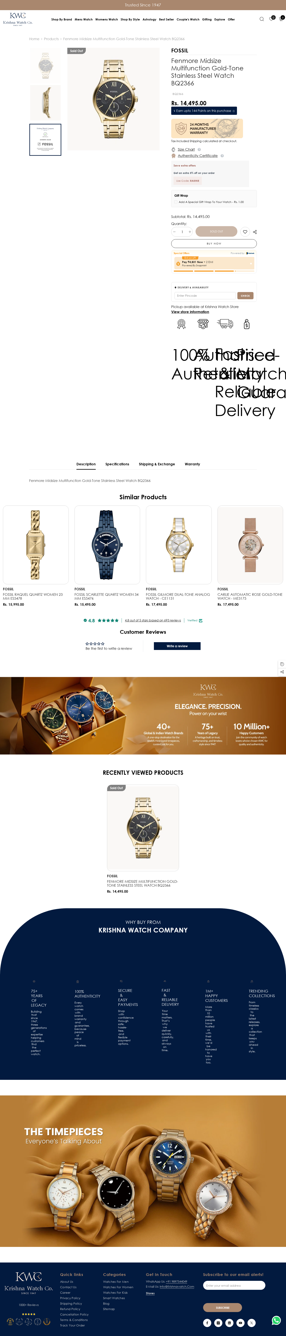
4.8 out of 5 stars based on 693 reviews (153, 620)
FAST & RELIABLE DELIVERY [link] (165, 997)
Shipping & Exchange (157, 464)
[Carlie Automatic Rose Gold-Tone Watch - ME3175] (250, 545)
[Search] (262, 19)
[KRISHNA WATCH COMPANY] (143, 1171)
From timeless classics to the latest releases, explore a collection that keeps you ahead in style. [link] (252, 1027)
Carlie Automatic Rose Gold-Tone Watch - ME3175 (250, 596)
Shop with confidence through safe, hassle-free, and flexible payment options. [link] (121, 1027)
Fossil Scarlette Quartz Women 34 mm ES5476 (107, 596)
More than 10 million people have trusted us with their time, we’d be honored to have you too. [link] (208, 1034)
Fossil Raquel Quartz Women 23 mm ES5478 (33, 596)
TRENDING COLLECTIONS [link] (252, 993)
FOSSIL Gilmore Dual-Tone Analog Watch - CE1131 (178, 596)
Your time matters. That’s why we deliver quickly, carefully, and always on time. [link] (165, 1030)
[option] (113, 99)
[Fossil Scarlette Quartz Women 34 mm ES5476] (107, 545)
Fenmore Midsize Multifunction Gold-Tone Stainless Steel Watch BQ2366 (142, 883)
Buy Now (214, 243)
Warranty (192, 464)
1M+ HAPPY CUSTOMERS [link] (208, 996)
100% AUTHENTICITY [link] (78, 993)
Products (51, 39)
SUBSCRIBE (222, 1307)
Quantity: (179, 223)
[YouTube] (240, 1323)
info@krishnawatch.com (177, 1286)
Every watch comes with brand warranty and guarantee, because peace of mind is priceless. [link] (78, 1024)
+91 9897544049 (176, 1281)
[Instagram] (218, 1323)
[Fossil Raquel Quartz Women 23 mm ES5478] (35, 545)
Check (245, 295)
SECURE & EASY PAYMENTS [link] (121, 997)
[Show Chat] (277, 1320)
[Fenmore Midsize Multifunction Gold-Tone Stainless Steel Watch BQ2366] (143, 828)
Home (34, 39)
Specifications (117, 464)
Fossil (8, 589)
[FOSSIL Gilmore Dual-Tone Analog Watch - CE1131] (178, 545)
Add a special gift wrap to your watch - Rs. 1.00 (211, 202)
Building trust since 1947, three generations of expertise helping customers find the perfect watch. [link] (34, 1033)
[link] (245, 232)
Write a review (177, 646)
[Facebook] (207, 1323)
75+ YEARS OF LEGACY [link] (34, 998)
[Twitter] (251, 1323)
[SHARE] (253, 232)
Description (86, 464)
